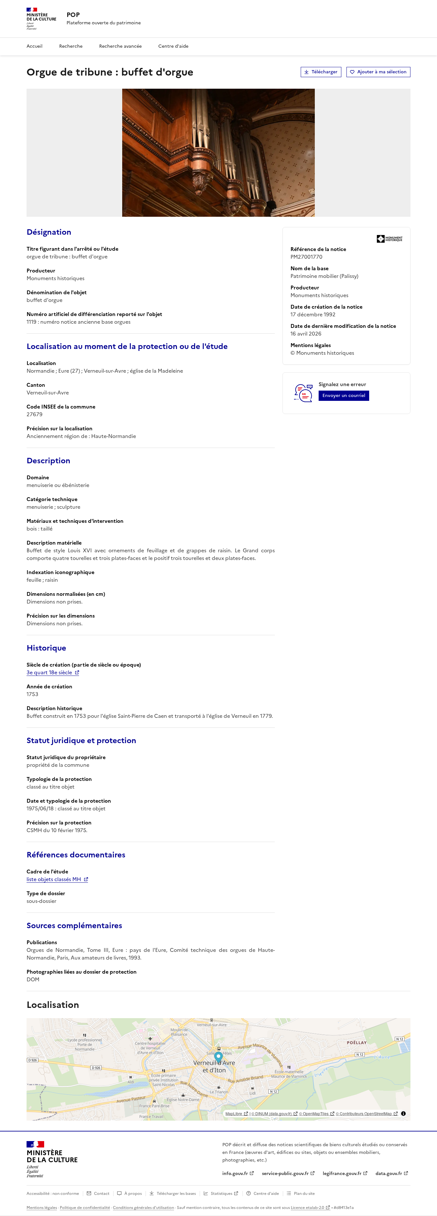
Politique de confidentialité (85, 1208)
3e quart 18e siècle (49, 672)
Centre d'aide (173, 46)
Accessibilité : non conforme (53, 1193)
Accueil (35, 46)
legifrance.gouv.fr (342, 1173)
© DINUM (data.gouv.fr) (271, 1113)
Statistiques (221, 1193)
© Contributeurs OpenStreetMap (364, 1113)
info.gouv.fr (235, 1173)
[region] (218, 1069)
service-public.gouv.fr (285, 1173)
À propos (133, 1193)
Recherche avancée (120, 46)
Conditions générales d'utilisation (143, 1208)
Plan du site (304, 1193)
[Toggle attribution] (403, 1113)
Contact (101, 1193)
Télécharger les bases (176, 1193)
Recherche (71, 46)
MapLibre (234, 1113)
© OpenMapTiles (314, 1113)
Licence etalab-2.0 (307, 1208)
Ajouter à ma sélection (382, 72)
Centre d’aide (266, 1193)
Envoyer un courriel (343, 395)
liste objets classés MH (54, 879)
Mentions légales (42, 1208)
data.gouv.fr (389, 1173)
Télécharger (325, 72)
